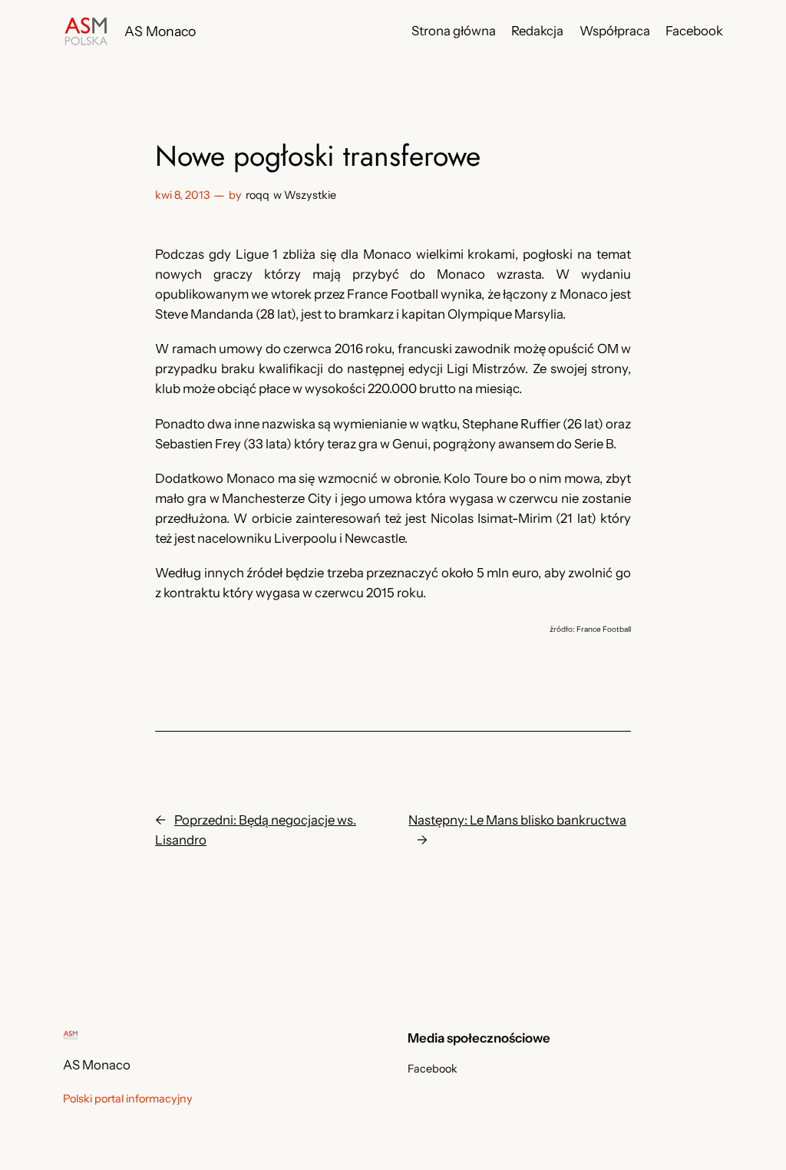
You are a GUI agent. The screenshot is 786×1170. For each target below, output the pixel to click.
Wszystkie (310, 195)
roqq (257, 195)
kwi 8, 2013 (182, 195)
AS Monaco (160, 31)
